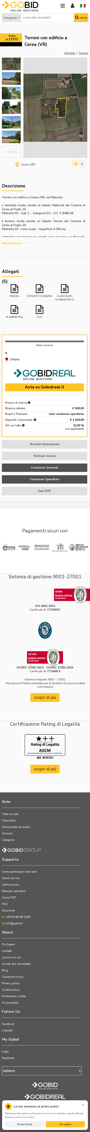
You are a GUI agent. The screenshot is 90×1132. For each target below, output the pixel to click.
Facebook (8, 1024)
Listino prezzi (10, 885)
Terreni (83, 53)
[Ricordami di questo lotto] (82, 163)
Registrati (8, 1058)
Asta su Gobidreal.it (44, 387)
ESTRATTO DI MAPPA (39, 296)
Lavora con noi (11, 957)
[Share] (75, 163)
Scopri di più (24, 1124)
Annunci (7, 833)
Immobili (69, 53)
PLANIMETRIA (14, 317)
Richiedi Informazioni (44, 444)
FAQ (5, 904)
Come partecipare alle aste (19, 872)
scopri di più (45, 697)
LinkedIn (7, 1030)
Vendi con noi (11, 878)
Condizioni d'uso (12, 977)
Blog (5, 970)
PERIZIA (14, 296)
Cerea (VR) (28, 165)
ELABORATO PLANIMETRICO (64, 297)
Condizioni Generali (44, 468)
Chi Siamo (8, 944)
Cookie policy (10, 990)
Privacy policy (11, 983)
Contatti (7, 951)
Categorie (10, 18)
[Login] (72, 6)
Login (5, 1052)
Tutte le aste (10, 814)
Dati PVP (44, 491)
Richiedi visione (44, 456)
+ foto (11, 152)
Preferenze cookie (14, 996)
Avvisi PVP (9, 898)
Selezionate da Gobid (16, 827)
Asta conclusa (44, 345)
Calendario (9, 820)
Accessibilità (10, 1003)
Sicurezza (8, 910)
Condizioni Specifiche (44, 479)
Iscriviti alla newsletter (16, 964)
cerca (83, 17)
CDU (39, 317)
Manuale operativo (14, 891)
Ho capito (65, 1124)
